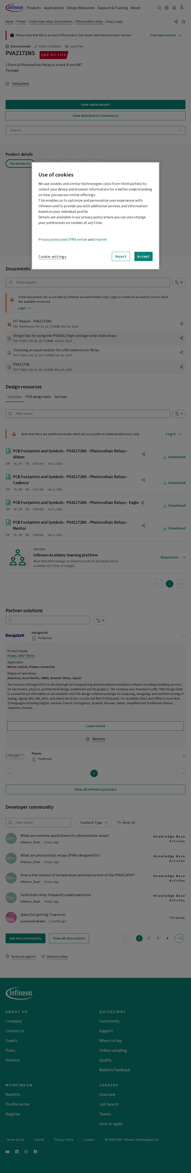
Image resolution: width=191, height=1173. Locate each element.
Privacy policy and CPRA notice (62, 239)
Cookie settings (52, 256)
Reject (121, 256)
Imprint (100, 239)
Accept (143, 256)
